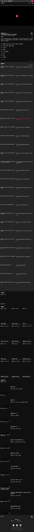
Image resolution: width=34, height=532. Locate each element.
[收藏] (31, 36)
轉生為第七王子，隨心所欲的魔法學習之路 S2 (17, 439)
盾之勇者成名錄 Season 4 (14, 426)
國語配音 (9, 35)
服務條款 (20, 527)
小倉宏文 (4, 47)
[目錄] (1, 3)
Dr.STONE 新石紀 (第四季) (14, 466)
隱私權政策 (17, 527)
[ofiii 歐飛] (3, 3)
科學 (16, 468)
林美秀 (10, 45)
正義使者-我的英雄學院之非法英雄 (15, 506)
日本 (7, 35)
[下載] (29, 3)
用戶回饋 (15, 528)
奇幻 (14, 495)
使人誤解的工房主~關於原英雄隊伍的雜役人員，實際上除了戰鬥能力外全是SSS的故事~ (21, 493)
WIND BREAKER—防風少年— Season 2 (16, 479)
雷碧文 (13, 45)
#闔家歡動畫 (3, 59)
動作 (11, 428)
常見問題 (12, 528)
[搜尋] (30, 3)
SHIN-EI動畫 (6, 51)
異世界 (17, 455)
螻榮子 (4, 49)
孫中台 (7, 45)
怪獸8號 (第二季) (13, 386)
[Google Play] (20, 521)
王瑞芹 (4, 45)
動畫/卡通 (12, 415)
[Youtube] (20, 525)
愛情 (14, 415)
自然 (14, 468)
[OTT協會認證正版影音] (32, 34)
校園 (16, 481)
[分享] (32, 36)
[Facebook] (13, 525)
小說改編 (19, 428)
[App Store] (14, 521)
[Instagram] (17, 525)
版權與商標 (14, 527)
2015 (1, 35)
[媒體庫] (32, 3)
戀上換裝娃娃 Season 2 (14, 413)
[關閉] (1, 1)
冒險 (16, 428)
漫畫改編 (17, 415)
